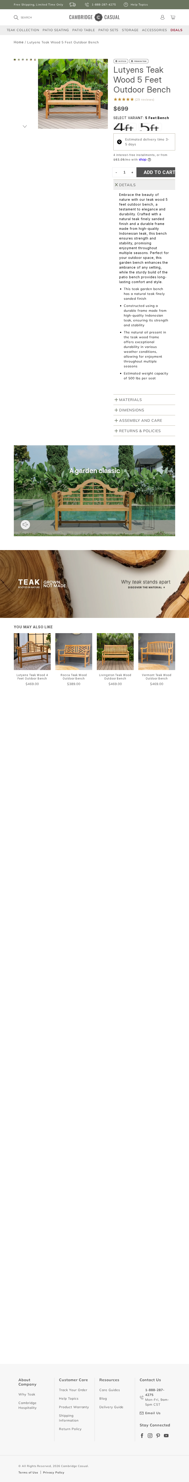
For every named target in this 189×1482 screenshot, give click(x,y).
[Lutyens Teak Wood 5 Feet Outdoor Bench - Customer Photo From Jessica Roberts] (59, 784)
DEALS (177, 30)
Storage (130, 30)
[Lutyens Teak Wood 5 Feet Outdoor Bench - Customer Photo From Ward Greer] (42, 784)
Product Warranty (74, 1407)
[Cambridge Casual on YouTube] (166, 1435)
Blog (103, 1398)
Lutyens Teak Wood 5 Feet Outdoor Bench (50, 1042)
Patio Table (83, 30)
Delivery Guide (111, 1407)
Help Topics (69, 1398)
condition (58, 842)
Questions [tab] (60, 818)
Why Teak (26, 1394)
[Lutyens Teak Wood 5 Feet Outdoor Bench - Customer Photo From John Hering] (42, 797)
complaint (30, 842)
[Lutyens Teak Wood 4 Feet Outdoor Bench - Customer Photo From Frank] (25, 784)
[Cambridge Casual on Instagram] (150, 1435)
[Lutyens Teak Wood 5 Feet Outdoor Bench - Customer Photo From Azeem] (76, 784)
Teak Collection (23, 30)
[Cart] (173, 17)
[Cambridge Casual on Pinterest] (158, 1435)
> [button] (121, 1378)
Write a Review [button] (154, 782)
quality (82, 842)
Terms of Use (28, 1472)
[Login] (162, 17)
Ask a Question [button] (111, 782)
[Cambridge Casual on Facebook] (142, 1435)
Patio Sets (108, 30)
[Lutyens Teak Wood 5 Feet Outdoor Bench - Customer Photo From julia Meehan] (59, 797)
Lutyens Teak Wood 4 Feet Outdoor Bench (50, 950)
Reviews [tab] (27, 818)
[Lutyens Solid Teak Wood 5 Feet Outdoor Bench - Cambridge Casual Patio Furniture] (150, 127)
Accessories (154, 30)
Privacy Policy (54, 1472)
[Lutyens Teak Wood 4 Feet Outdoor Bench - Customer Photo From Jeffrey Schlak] (25, 797)
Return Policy (70, 1429)
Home (19, 42)
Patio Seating (56, 30)
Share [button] (27, 960)
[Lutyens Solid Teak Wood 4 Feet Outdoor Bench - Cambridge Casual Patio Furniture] (124, 127)
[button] (25, 126)
